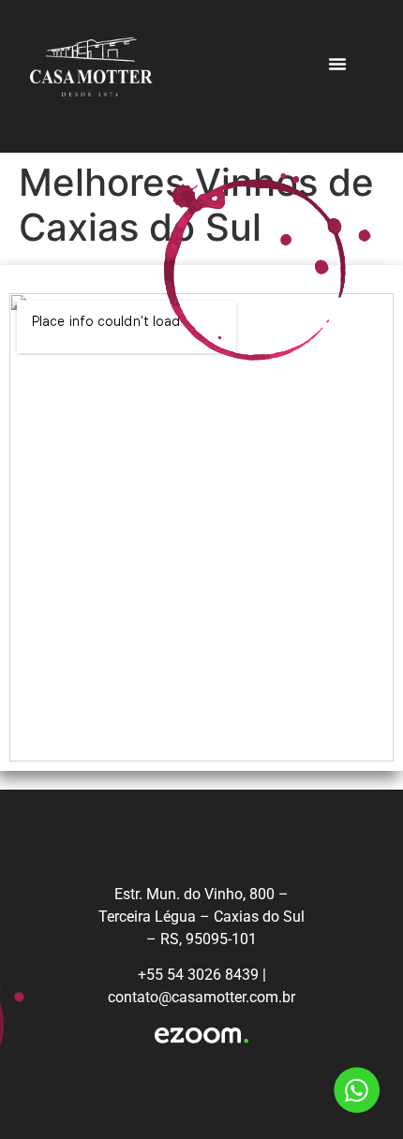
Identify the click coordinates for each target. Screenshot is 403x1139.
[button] (337, 64)
